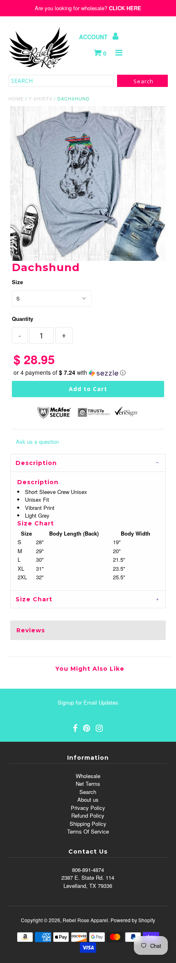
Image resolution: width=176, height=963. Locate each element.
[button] (88, 372)
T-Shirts (40, 98)
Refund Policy (87, 815)
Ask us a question (37, 441)
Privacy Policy (88, 808)
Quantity (22, 318)
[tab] (87, 462)
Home (16, 98)
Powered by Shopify (133, 919)
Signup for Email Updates (88, 702)
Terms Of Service (88, 831)
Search (87, 792)
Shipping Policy (88, 823)
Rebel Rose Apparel (85, 919)
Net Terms (88, 783)
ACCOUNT (94, 37)
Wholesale (88, 776)
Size (17, 282)
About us (88, 799)
